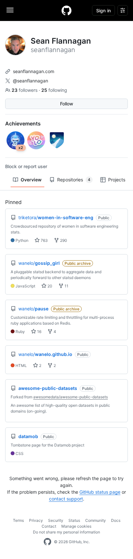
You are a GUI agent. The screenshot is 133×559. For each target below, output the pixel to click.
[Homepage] (66, 10)
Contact (49, 526)
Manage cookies (76, 526)
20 (49, 286)
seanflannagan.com (33, 71)
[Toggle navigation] (10, 10)
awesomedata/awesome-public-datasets (70, 396)
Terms (18, 520)
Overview (31, 179)
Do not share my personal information (66, 532)
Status (74, 520)
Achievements (23, 123)
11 (66, 286)
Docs (115, 520)
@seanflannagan (30, 80)
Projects (116, 179)
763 (44, 240)
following (54, 90)
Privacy (36, 520)
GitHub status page (99, 492)
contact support (66, 498)
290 (63, 240)
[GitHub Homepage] (47, 542)
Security (55, 520)
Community (95, 520)
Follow (66, 103)
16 (38, 331)
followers (25, 90)
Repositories (73, 179)
